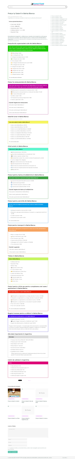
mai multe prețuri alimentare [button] (16, 77)
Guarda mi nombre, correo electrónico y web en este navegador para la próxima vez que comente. (27, 448)
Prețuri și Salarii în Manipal (57, 29)
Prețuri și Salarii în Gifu (57, 16)
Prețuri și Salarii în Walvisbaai (58, 40)
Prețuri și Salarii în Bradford (58, 39)
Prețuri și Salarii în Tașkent (57, 42)
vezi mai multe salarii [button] (14, 141)
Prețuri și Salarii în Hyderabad (58, 37)
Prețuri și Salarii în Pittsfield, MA (58, 34)
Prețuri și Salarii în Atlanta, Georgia (59, 45)
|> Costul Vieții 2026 (11, 457)
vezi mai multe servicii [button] (14, 220)
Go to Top (64, 457)
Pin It (29, 380)
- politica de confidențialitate (32, 457)
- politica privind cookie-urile (43, 457)
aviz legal (24, 457)
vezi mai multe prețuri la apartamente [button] (17, 308)
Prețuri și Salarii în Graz (57, 26)
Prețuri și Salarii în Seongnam (58, 21)
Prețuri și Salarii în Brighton (58, 36)
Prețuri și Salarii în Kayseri (57, 27)
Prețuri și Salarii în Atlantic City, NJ (59, 24)
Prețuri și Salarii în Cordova (41, 418)
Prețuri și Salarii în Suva (57, 43)
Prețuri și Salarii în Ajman (57, 33)
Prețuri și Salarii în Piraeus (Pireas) (59, 20)
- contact (50, 457)
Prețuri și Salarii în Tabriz (57, 17)
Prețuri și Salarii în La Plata (13, 418)
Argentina (11, 398)
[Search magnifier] (66, 7)
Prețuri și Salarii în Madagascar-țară (59, 19)
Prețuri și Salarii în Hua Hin (57, 23)
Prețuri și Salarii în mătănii (13, 401)
